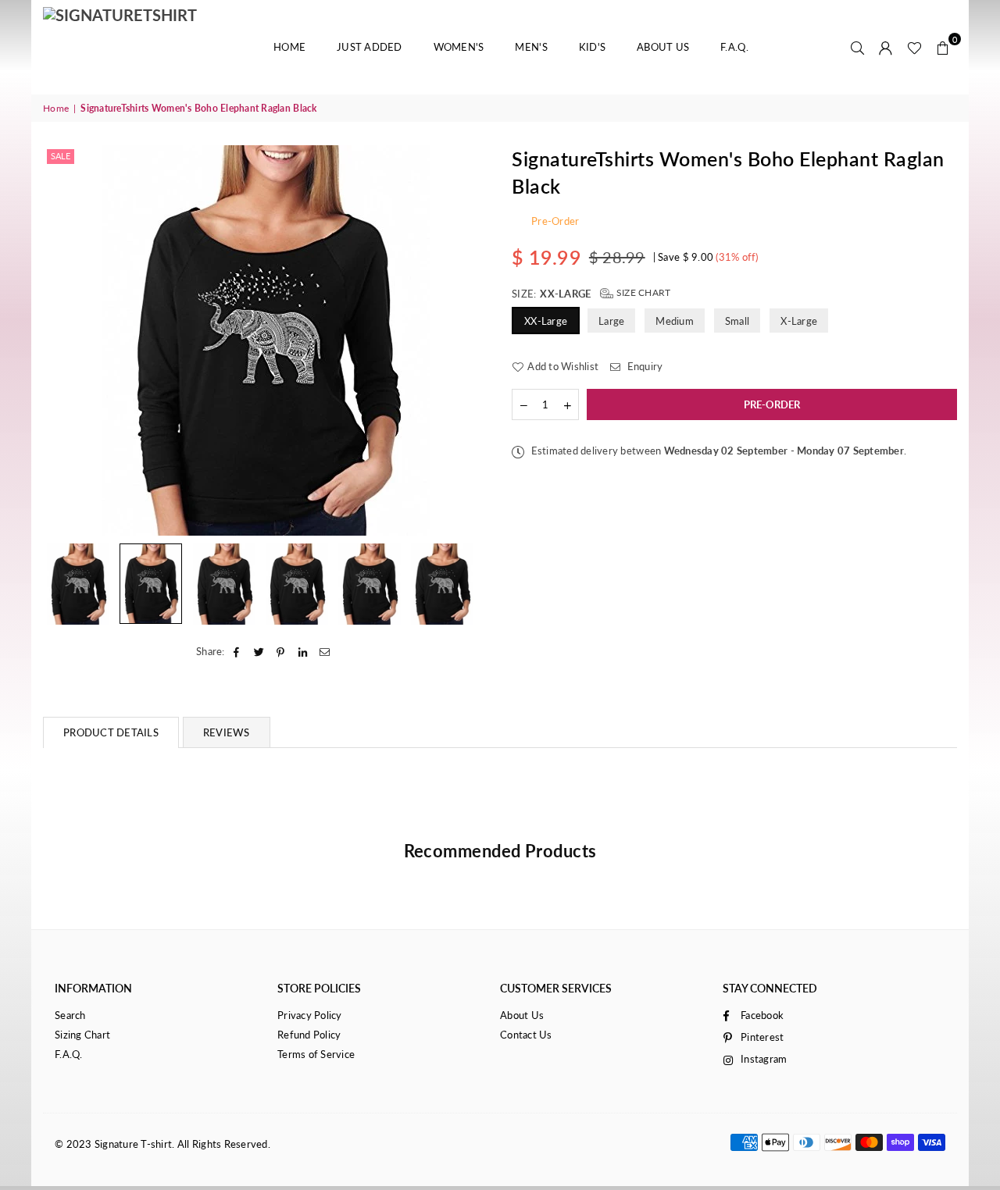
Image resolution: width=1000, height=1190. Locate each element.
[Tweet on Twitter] (259, 651)
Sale (60, 156)
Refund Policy (309, 1034)
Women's (459, 47)
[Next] (466, 340)
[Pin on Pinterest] (281, 651)
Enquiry (643, 366)
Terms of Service (316, 1054)
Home (289, 47)
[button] (943, 47)
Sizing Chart (82, 1034)
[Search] (858, 47)
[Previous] (64, 340)
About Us (663, 47)
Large (611, 321)
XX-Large (545, 321)
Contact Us (526, 1034)
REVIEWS (226, 732)
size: (591, 293)
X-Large (798, 321)
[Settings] (886, 47)
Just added (369, 47)
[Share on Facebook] (237, 651)
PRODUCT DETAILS (111, 732)
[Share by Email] (325, 651)
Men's (531, 47)
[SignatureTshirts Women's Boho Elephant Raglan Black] (78, 584)
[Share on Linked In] (303, 651)
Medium (674, 321)
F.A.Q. (734, 47)
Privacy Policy (309, 1015)
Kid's (592, 47)
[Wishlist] (914, 47)
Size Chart (642, 292)
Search (70, 1015)
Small (737, 321)
